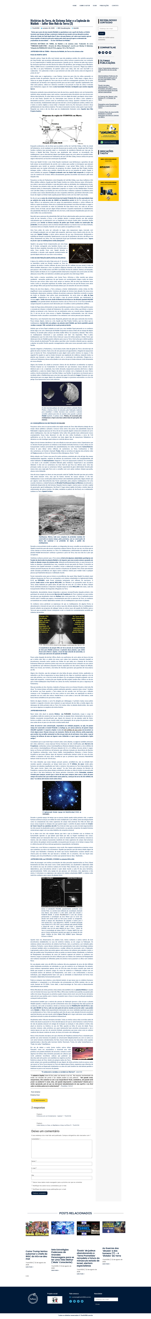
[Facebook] (103, 52)
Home (74, 5)
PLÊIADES (67, 714)
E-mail (34, 1168)
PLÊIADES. (45, 814)
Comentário (35, 1139)
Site (32, 1175)
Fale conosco (74, 1293)
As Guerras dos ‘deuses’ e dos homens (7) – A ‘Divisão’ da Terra (107, 98)
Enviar (102, 33)
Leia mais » (29, 1267)
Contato (115, 5)
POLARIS (62, 914)
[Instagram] (99, 52)
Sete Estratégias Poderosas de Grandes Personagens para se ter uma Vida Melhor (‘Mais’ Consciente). (108, 78)
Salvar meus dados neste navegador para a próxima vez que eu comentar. (57, 1182)
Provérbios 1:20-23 (67, 1086)
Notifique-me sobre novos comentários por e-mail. (50, 1185)
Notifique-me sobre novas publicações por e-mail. (49, 1189)
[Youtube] (110, 52)
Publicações (104, 5)
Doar (95, 5)
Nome (33, 1161)
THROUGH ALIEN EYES (39, 46)
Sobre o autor (85, 5)
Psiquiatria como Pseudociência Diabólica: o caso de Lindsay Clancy (108, 105)
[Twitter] (106, 52)
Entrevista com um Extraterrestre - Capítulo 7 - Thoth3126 (54, 1116)
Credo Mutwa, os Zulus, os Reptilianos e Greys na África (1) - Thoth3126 (58, 1125)
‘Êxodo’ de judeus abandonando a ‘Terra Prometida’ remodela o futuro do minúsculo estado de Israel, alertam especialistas (108, 89)
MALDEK (76, 28)
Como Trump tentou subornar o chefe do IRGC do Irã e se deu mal (108, 69)
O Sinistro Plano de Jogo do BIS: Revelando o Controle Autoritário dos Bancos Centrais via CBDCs (108, 114)
